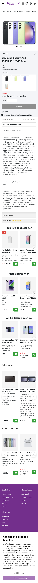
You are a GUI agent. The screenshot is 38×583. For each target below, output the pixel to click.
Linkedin (5, 525)
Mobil (9, 11)
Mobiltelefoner (18, 11)
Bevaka (19, 106)
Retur (4, 506)
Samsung (5, 53)
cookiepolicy (7, 568)
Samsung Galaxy (30, 11)
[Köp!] (15, 264)
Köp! (15, 310)
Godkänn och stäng (19, 578)
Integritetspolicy (26, 497)
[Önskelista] (26, 3)
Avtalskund (25, 494)
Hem (3, 11)
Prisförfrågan (6, 494)
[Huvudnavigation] (3, 4)
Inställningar (19, 573)
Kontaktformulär (8, 497)
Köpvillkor (5, 500)
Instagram (5, 519)
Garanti (4, 503)
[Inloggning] (23, 3)
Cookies (23, 500)
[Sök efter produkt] (19, 3)
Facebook (5, 516)
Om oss (23, 503)
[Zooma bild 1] (19, 33)
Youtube (5, 522)
